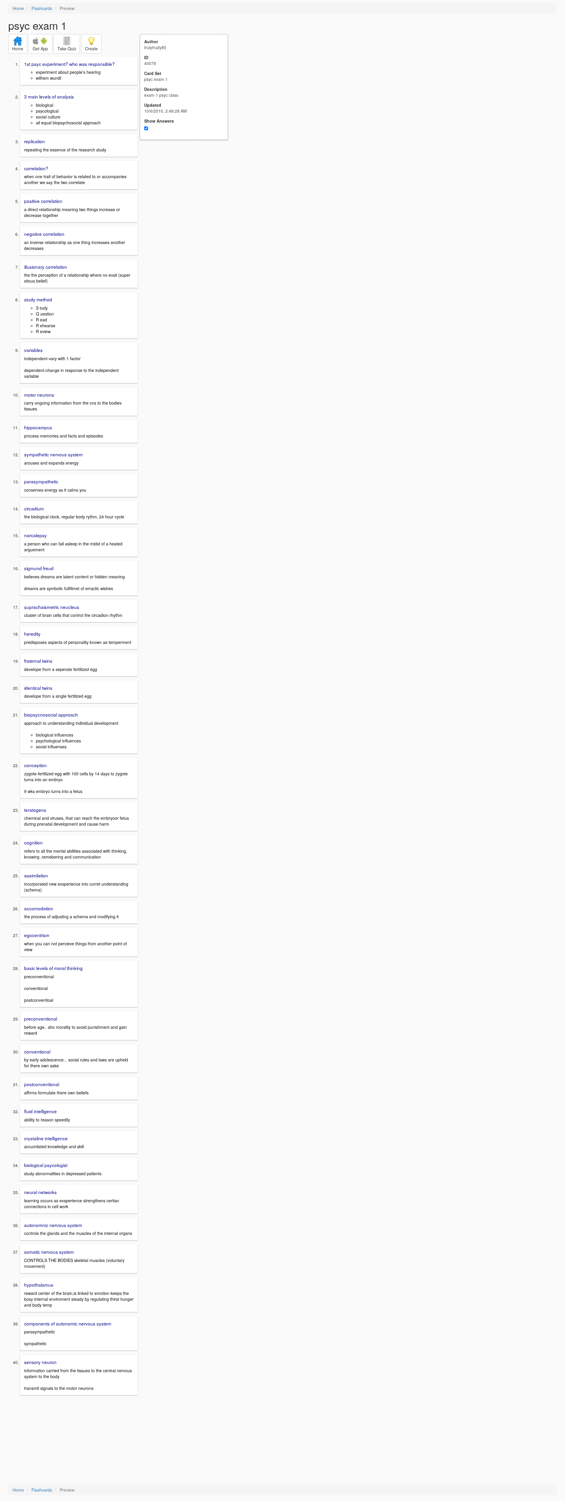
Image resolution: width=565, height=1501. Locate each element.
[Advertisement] (187, 197)
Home (18, 8)
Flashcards (41, 8)
